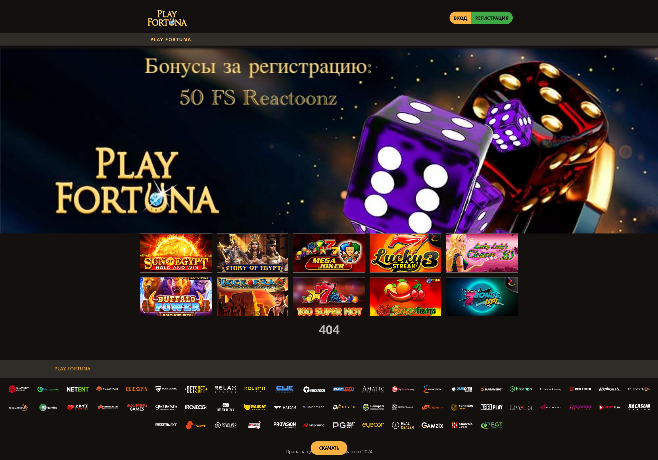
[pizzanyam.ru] (167, 18)
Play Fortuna (170, 39)
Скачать (329, 448)
